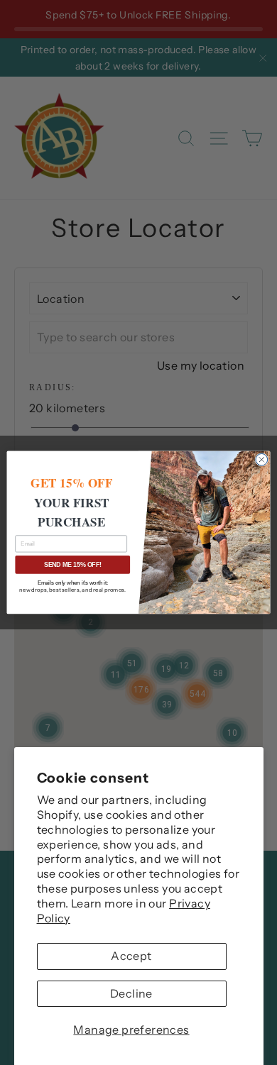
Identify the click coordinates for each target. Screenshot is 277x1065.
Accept (131, 956)
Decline (131, 993)
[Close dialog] (262, 459)
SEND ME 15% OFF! (73, 564)
